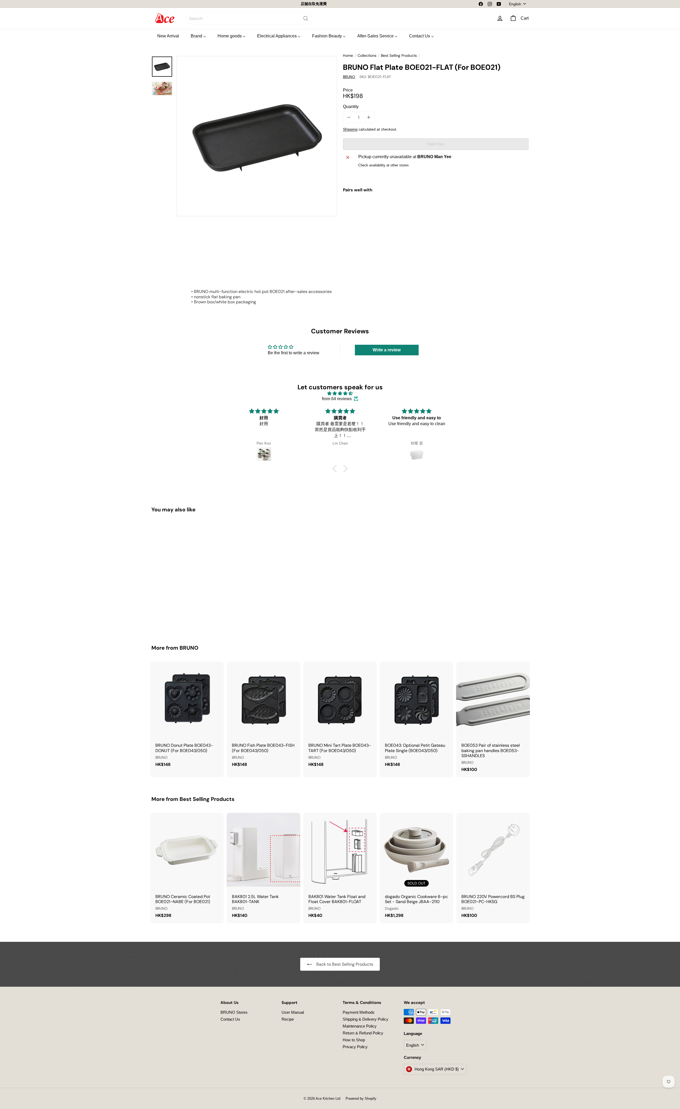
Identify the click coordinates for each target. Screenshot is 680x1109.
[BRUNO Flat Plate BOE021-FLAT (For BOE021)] (435, 215)
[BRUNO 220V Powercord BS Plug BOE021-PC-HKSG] (493, 868)
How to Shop (354, 1040)
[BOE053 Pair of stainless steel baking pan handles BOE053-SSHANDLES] (493, 719)
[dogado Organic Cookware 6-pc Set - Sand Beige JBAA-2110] (416, 868)
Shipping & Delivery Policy (365, 1019)
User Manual (293, 1012)
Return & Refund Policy (363, 1033)
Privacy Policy (355, 1047)
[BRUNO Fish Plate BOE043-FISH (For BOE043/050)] (263, 717)
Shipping (350, 129)
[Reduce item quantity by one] (348, 117)
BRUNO (189, 647)
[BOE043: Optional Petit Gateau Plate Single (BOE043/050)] (416, 717)
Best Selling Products (399, 55)
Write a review (387, 350)
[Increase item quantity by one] (368, 117)
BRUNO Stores (234, 1012)
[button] (336, 468)
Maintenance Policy (360, 1026)
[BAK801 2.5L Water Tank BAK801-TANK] (263, 868)
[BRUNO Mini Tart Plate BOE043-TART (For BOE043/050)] (340, 717)
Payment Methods (359, 1012)
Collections (367, 55)
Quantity (351, 106)
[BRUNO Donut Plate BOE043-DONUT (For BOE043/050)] (187, 717)
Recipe (288, 1019)
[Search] (305, 18)
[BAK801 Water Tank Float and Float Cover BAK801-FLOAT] (340, 868)
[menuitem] (168, 36)
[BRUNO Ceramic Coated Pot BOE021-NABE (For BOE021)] (187, 868)
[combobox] (249, 18)
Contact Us (230, 1019)
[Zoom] (257, 136)
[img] (340, 393)
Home (348, 55)
